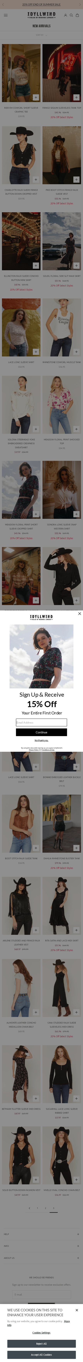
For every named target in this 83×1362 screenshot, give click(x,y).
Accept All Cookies (41, 1354)
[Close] (77, 1310)
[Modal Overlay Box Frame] (41, 681)
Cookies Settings (41, 1332)
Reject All (41, 1343)
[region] (41, 1333)
